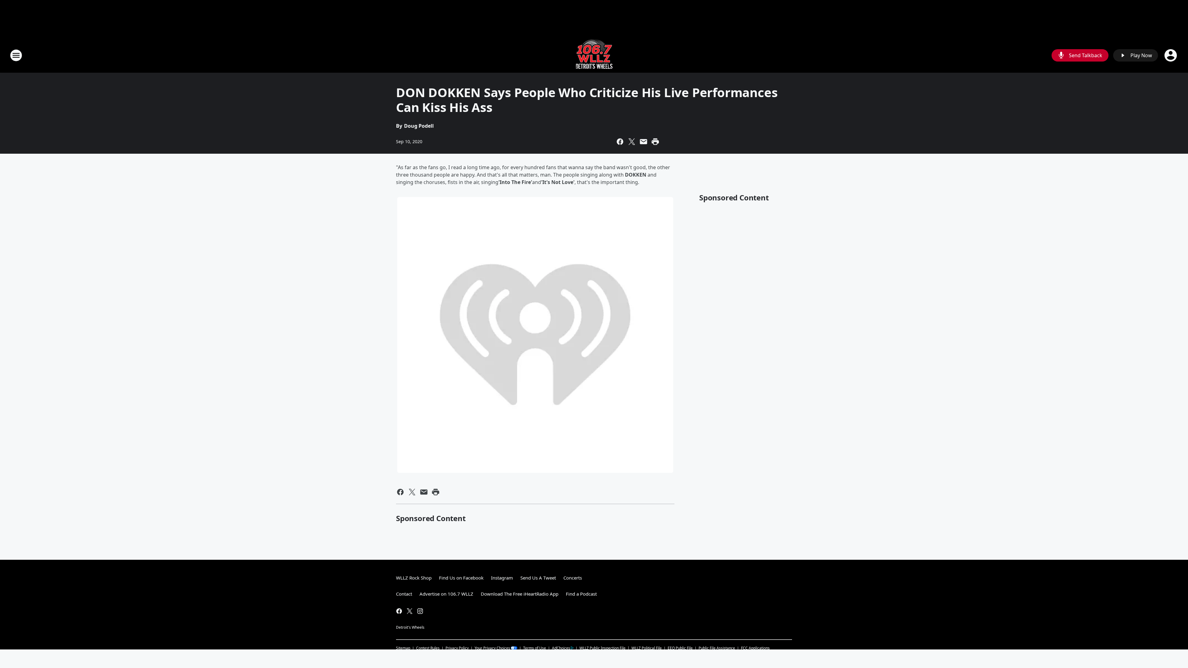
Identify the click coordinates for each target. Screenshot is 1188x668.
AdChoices (561, 648)
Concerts (572, 578)
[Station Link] (594, 55)
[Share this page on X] (631, 141)
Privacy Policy (457, 648)
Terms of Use (534, 648)
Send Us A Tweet (538, 578)
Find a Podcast (581, 594)
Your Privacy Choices (492, 648)
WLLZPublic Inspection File (602, 647)
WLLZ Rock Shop (414, 578)
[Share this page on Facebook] (620, 141)
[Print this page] (655, 141)
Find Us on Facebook (461, 578)
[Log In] (1171, 55)
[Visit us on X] (409, 611)
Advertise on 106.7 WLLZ (446, 594)
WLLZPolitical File (646, 648)
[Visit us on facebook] (399, 611)
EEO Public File (680, 648)
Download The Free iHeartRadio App (519, 594)
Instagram (502, 578)
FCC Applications (755, 647)
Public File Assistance (717, 648)
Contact (404, 594)
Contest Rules (428, 648)
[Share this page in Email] (643, 141)
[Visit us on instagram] (420, 611)
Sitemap (403, 648)
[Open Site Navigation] (16, 55)
